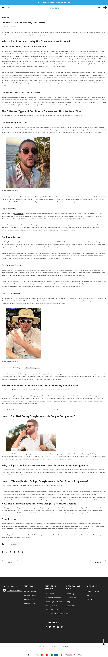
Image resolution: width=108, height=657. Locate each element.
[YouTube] (58, 627)
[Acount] (8, 8)
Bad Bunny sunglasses (41, 456)
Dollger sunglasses (40, 535)
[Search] (99, 8)
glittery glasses (19, 214)
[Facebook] (2, 552)
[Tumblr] (15, 552)
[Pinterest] (10, 552)
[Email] (23, 552)
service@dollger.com (14, 591)
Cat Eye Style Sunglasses (32, 368)
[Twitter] (6, 552)
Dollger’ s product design (36, 508)
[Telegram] (19, 552)
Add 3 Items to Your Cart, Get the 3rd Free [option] (54, 2)
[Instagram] (50, 627)
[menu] (3, 8)
